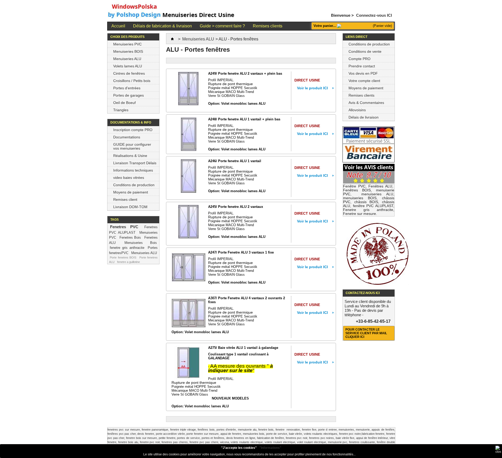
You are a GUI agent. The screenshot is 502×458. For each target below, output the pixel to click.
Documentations (126, 137)
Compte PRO (359, 59)
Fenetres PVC (124, 227)
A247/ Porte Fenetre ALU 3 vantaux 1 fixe (241, 252)
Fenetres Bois (130, 237)
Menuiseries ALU (127, 59)
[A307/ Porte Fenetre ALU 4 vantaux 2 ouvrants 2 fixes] (189, 313)
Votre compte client (364, 81)
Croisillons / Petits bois (131, 81)
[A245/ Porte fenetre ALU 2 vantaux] (189, 222)
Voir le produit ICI (312, 88)
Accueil (118, 26)
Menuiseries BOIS (128, 51)
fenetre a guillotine (128, 261)
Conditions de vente (365, 51)
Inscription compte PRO (132, 130)
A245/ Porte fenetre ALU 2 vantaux (235, 207)
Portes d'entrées (126, 88)
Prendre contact (362, 66)
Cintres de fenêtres (129, 73)
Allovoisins (357, 110)
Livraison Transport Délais (134, 163)
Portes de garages (128, 95)
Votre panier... (324, 26)
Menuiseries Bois (140, 243)
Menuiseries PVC (127, 44)
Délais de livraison (364, 117)
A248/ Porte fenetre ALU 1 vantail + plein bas (244, 119)
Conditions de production (134, 185)
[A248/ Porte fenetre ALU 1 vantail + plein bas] (189, 134)
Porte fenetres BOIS (123, 257)
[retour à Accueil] (172, 39)
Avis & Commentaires (366, 103)
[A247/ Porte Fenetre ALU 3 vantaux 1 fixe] (189, 267)
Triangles (120, 110)
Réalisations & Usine (130, 156)
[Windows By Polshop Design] (171, 11)
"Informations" (270, 448)
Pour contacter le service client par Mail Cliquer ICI (366, 333)
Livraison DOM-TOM (130, 207)
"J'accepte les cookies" (239, 448)
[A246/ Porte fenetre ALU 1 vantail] (189, 176)
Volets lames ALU (127, 66)
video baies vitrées (128, 177)
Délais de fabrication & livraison (162, 26)
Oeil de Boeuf (124, 103)
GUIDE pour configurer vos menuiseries (132, 146)
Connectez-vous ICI (374, 15)
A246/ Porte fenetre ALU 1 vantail (234, 161)
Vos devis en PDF (363, 73)
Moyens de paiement (130, 192)
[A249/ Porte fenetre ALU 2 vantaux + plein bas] (189, 88)
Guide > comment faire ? (222, 26)
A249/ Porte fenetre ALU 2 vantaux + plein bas (245, 73)
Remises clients (267, 26)
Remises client (125, 199)
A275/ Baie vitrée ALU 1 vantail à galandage (243, 348)
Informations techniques (133, 170)
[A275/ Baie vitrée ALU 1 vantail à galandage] (189, 363)
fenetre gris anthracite (127, 248)
